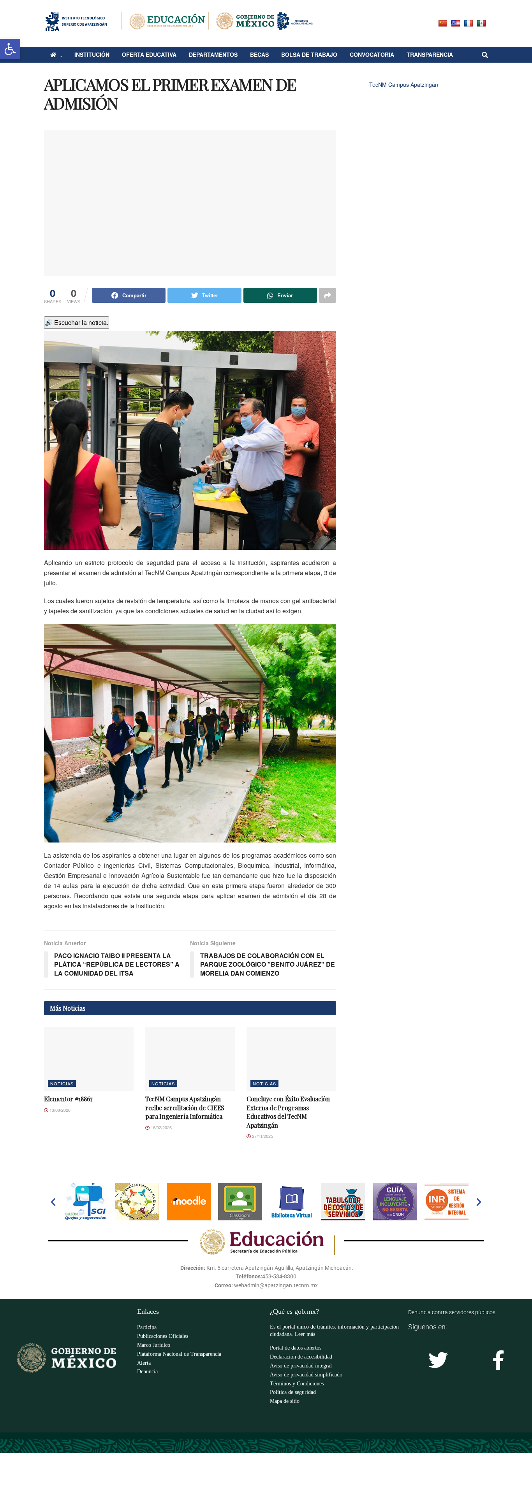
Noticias (62, 1083)
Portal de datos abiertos (295, 1348)
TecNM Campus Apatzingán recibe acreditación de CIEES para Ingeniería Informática (184, 1107)
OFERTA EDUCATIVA (149, 54)
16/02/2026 (161, 1127)
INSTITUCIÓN (91, 54)
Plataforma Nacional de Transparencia (179, 1354)
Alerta (144, 1363)
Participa (147, 1327)
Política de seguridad (293, 1392)
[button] (53, 1202)
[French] (469, 22)
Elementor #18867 (68, 1099)
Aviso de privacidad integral (301, 1366)
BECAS (259, 54)
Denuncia (147, 1371)
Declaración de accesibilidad (301, 1357)
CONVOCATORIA (372, 54)
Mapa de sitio (284, 1401)
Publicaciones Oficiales (162, 1336)
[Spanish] (482, 22)
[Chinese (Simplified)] (443, 22)
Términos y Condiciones (297, 1384)
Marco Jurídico (153, 1345)
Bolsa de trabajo (309, 54)
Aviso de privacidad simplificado (306, 1375)
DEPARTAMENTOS (213, 54)
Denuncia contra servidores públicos (451, 1312)
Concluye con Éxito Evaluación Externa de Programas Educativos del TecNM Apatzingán (288, 1112)
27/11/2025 (262, 1136)
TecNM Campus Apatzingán (403, 84)
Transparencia (430, 54)
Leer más (305, 1334)
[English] (456, 22)
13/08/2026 (59, 1110)
